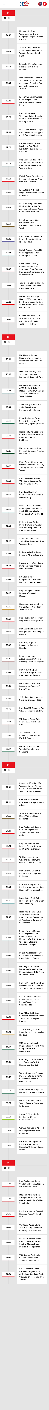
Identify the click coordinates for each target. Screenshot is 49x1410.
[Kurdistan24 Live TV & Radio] (45, 4)
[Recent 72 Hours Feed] (40, 4)
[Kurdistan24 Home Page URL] (24, 3)
